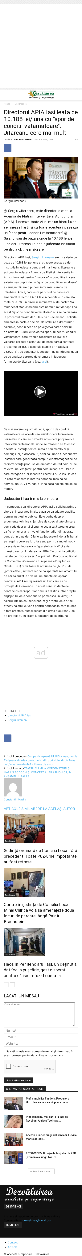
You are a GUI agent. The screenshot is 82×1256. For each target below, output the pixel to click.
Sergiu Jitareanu (42, 257)
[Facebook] (7, 148)
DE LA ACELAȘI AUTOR (56, 809)
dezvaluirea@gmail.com (37, 1220)
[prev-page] (6, 984)
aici (44, 361)
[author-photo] (13, 795)
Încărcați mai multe (40, 1171)
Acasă (7, 103)
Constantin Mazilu (22, 139)
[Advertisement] (41, 47)
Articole (12, 1247)
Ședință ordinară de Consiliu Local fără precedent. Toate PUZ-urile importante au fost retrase (40, 856)
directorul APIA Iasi (19, 715)
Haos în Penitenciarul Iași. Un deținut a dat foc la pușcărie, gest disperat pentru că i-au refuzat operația (40, 970)
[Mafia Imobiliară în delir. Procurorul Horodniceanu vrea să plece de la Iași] (13, 1103)
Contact (13, 1242)
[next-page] (12, 984)
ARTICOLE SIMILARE (20, 809)
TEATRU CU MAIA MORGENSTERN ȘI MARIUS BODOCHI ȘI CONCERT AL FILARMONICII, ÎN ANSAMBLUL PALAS (37, 772)
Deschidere (20, 103)
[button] (6, 95)
